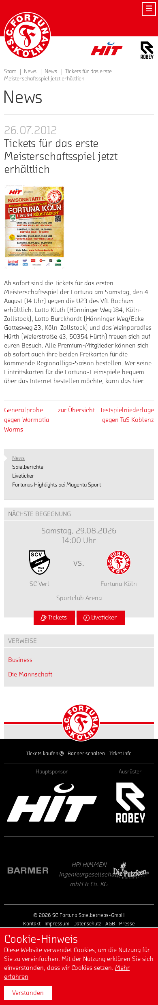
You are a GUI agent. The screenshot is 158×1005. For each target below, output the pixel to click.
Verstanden (28, 993)
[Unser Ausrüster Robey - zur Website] (147, 51)
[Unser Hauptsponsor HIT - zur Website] (107, 50)
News (51, 71)
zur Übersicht (76, 410)
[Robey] (130, 802)
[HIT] (52, 802)
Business (20, 660)
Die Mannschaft (30, 674)
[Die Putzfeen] (104, 870)
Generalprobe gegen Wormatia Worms (26, 420)
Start (10, 71)
